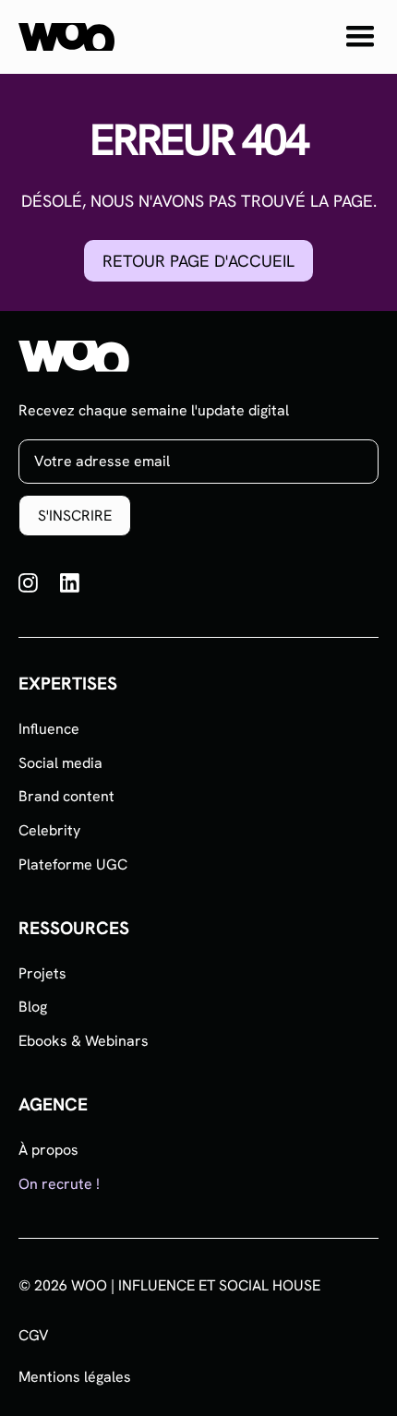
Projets (42, 973)
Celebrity (49, 830)
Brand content (66, 796)
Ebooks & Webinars (83, 1040)
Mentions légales (74, 1377)
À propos (48, 1149)
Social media (60, 763)
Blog (32, 1006)
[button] (360, 37)
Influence (48, 728)
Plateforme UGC (72, 864)
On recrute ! (59, 1184)
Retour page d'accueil (198, 260)
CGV (33, 1335)
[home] (66, 36)
